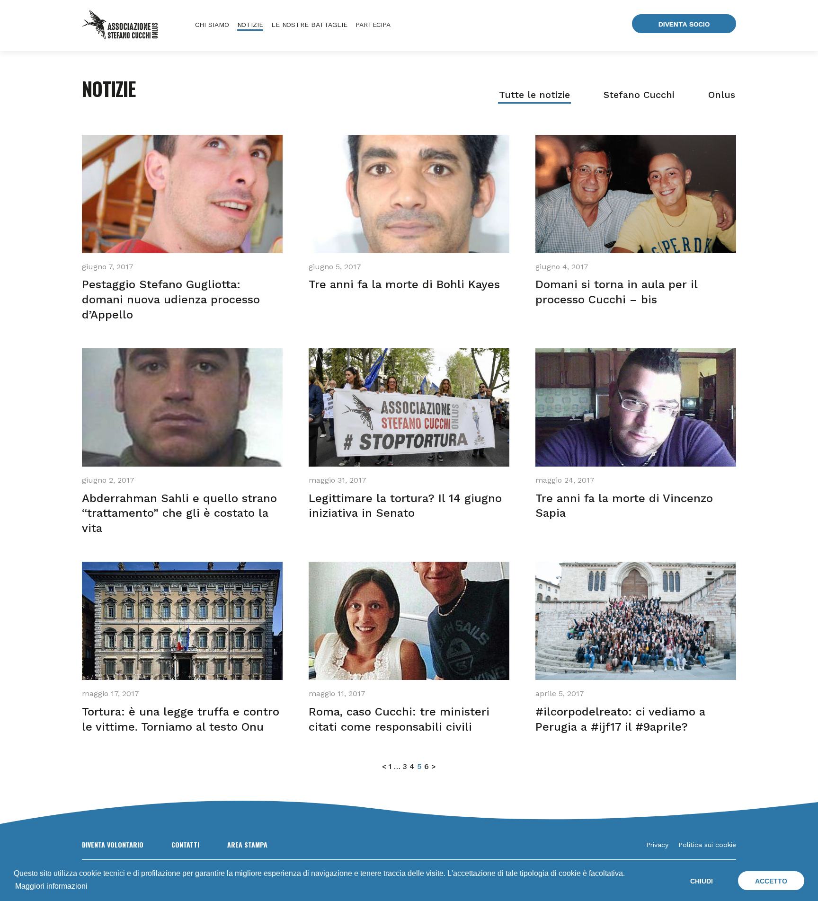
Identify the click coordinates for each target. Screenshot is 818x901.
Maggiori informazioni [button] (51, 886)
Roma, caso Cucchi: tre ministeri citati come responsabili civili (399, 719)
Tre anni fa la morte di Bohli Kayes (404, 284)
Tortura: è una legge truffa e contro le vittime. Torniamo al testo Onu (180, 719)
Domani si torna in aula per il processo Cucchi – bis (616, 292)
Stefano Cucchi (639, 94)
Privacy (657, 844)
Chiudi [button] (701, 881)
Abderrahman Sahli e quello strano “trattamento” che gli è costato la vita (179, 513)
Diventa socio (684, 24)
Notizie (250, 24)
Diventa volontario (112, 844)
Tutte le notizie (534, 94)
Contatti (185, 844)
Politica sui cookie (707, 844)
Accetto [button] (771, 881)
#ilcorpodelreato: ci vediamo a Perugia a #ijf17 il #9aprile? (620, 719)
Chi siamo (212, 24)
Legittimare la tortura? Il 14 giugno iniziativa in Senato (405, 506)
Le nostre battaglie (309, 24)
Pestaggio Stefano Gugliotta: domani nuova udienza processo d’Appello (171, 299)
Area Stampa (247, 844)
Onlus (721, 94)
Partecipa (373, 24)
